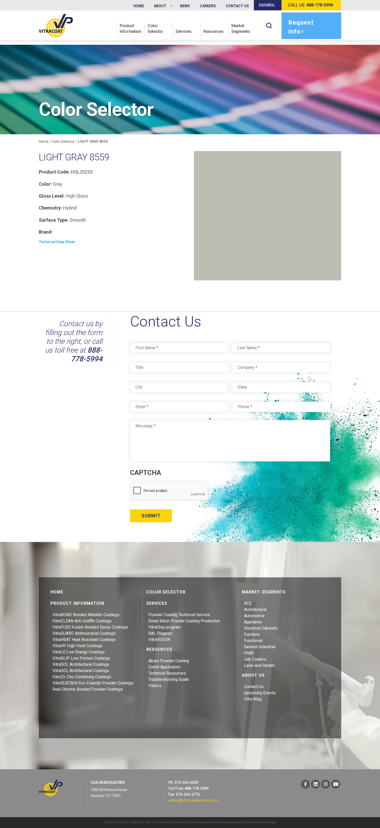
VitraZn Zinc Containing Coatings (81, 676)
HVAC (249, 653)
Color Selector (155, 28)
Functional (253, 640)
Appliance (253, 622)
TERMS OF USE (139, 822)
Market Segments (240, 28)
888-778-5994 (86, 354)
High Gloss (77, 196)
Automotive (254, 615)
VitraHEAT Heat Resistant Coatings (84, 639)
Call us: (310, 5)
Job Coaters (255, 659)
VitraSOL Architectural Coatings (80, 664)
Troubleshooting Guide (168, 679)
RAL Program (160, 633)
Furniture (252, 634)
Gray (57, 184)
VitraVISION (159, 639)
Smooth (78, 220)
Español (267, 5)
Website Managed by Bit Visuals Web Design (244, 822)
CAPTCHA (145, 472)
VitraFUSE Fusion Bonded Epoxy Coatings (90, 627)
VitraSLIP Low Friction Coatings (81, 658)
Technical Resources (167, 673)
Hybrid (70, 208)
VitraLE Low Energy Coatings (78, 652)
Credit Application (164, 667)
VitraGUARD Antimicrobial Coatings (84, 633)
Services (184, 31)
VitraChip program (164, 627)
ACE (248, 603)
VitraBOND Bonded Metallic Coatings (85, 614)
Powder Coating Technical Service (179, 614)
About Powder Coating (168, 660)
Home (44, 141)
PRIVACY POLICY (116, 822)
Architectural (255, 609)
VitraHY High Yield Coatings (77, 645)
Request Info (301, 27)
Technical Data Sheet (57, 242)
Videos (154, 685)
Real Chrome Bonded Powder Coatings (87, 689)
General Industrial (260, 646)
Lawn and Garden (259, 665)
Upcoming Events (260, 692)
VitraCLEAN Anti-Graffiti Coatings (82, 620)
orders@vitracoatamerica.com (193, 800)
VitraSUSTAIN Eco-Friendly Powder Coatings (92, 683)
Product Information (130, 28)
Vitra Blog (253, 699)
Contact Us (254, 686)
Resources (213, 31)
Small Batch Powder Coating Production (184, 620)
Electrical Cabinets (261, 628)
